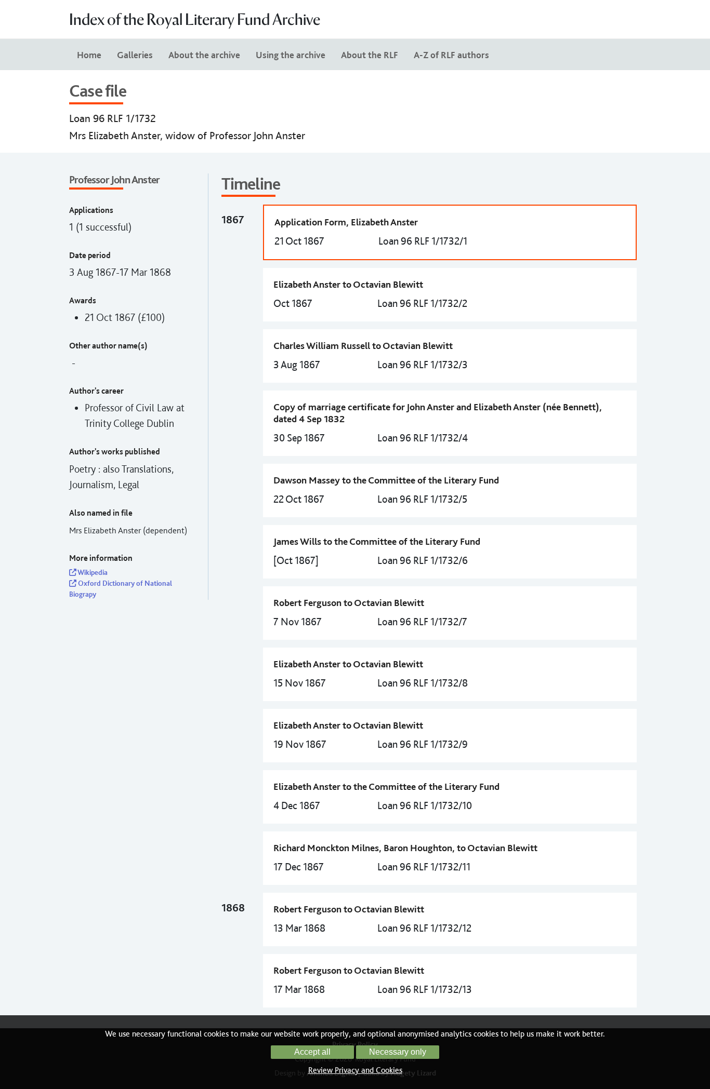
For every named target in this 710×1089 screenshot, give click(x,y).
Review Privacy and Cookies (355, 1070)
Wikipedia (92, 572)
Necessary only (397, 1051)
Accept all (312, 1051)
